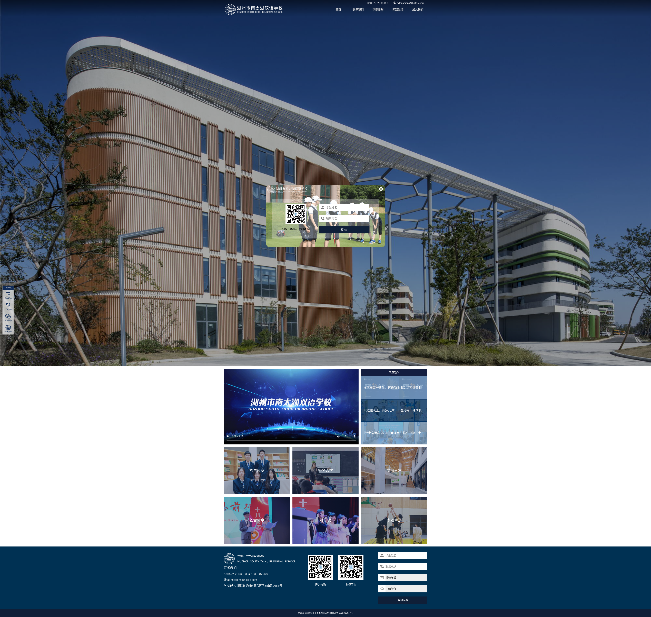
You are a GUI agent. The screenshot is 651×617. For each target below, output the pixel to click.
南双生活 (397, 9)
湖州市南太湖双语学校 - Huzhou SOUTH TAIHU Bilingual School (254, 9)
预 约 (344, 229)
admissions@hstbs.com (242, 579)
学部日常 (378, 9)
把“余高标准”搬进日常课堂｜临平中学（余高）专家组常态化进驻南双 (395, 433)
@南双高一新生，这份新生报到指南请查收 (392, 387)
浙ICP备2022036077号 (342, 613)
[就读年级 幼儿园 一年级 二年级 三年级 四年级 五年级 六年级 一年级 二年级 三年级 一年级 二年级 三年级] (402, 577)
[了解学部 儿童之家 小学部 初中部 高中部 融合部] (402, 588)
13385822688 (260, 574)
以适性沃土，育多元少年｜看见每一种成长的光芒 (395, 410)
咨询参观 (402, 600)
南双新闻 (394, 372)
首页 (338, 9)
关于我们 (358, 9)
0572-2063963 (237, 574)
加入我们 (417, 9)
